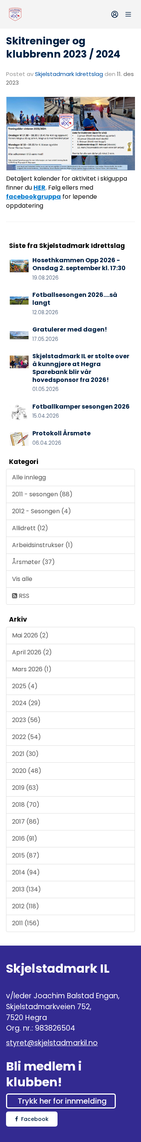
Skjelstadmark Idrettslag (69, 74)
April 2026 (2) (32, 652)
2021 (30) (25, 754)
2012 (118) (25, 906)
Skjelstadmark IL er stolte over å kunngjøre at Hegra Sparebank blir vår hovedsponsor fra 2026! (80, 368)
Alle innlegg (29, 477)
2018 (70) (25, 804)
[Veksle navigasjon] (128, 14)
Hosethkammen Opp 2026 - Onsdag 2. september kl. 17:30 (79, 264)
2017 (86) (25, 821)
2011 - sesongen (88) (42, 494)
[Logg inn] (114, 14)
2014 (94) (26, 872)
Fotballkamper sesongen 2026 (81, 406)
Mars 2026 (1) (32, 669)
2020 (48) (26, 770)
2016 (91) (24, 838)
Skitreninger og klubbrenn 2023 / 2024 (63, 47)
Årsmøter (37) (33, 562)
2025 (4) (25, 686)
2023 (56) (26, 720)
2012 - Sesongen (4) (41, 511)
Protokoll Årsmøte (61, 433)
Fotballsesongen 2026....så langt (74, 298)
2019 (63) (25, 787)
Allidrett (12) (30, 528)
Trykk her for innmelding (62, 1101)
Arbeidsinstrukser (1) (42, 545)
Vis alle (22, 579)
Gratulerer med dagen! (69, 329)
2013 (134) (26, 889)
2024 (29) (26, 703)
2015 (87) (25, 855)
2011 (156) (25, 923)
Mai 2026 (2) (30, 635)
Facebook (35, 1119)
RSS (23, 596)
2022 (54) (26, 737)
